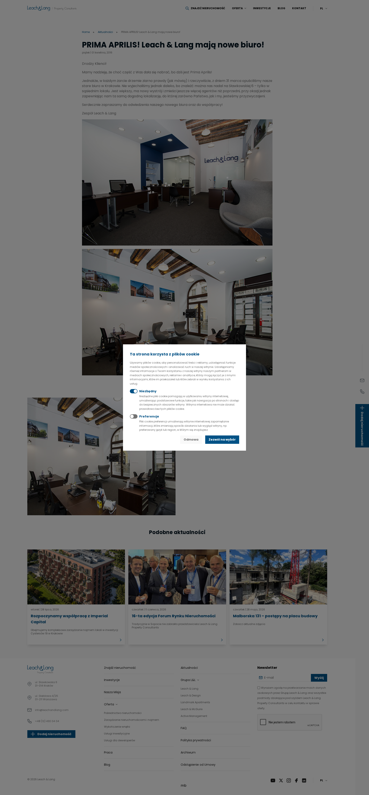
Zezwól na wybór (222, 439)
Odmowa (191, 439)
